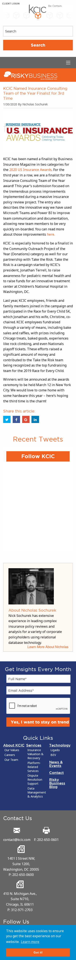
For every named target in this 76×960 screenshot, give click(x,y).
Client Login (11, 3)
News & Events (56, 763)
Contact (56, 772)
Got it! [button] (38, 952)
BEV (53, 755)
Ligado (55, 750)
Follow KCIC (38, 456)
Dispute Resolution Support (34, 779)
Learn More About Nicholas (47, 646)
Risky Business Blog (57, 783)
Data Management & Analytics (36, 792)
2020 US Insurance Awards (30, 169)
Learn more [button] (30, 941)
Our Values (11, 750)
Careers (9, 755)
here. (50, 234)
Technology (60, 745)
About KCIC (13, 745)
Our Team (11, 760)
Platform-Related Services (34, 767)
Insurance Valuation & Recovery (35, 754)
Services (33, 745)
